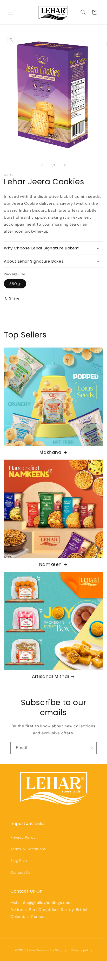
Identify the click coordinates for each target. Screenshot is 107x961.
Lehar (31, 950)
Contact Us (20, 872)
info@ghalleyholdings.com (46, 902)
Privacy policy (81, 950)
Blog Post (18, 860)
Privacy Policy (23, 837)
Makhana (50, 452)
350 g (15, 283)
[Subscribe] (90, 748)
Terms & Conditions (28, 849)
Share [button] (14, 298)
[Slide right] (65, 165)
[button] (10, 12)
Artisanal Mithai (50, 676)
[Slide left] (42, 165)
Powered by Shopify (51, 950)
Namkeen (50, 564)
